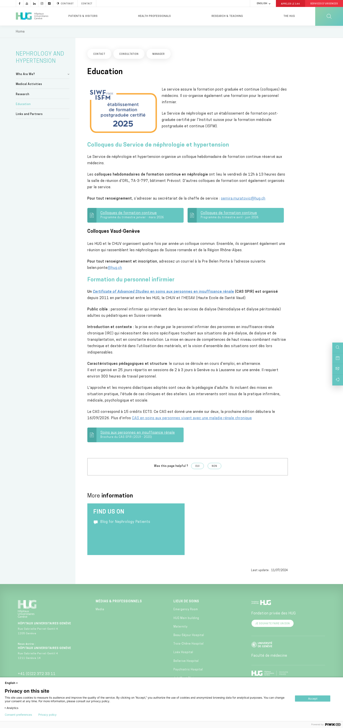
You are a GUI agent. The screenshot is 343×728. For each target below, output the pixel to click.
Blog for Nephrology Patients (125, 522)
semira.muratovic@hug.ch (243, 199)
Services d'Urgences (324, 4)
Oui (197, 466)
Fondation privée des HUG (273, 613)
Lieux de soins (186, 601)
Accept (312, 698)
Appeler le (290, 3)
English (262, 4)
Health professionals (154, 16)
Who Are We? (25, 74)
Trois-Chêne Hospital (188, 643)
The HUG (289, 16)
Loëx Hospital (183, 652)
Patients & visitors (83, 16)
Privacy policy (47, 714)
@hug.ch (115, 268)
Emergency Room (185, 609)
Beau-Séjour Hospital (188, 635)
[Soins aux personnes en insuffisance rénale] (140, 435)
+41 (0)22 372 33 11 (37, 674)
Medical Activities (29, 84)
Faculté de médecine (269, 656)
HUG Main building (186, 618)
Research (22, 94)
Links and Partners (29, 114)
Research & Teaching (227, 16)
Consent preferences (18, 714)
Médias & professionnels (119, 601)
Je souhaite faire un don (272, 624)
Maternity (180, 626)
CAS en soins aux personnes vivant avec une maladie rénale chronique (192, 418)
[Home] (32, 16)
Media (100, 609)
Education (23, 104)
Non (214, 466)
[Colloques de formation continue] (140, 215)
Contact (86, 4)
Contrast (67, 4)
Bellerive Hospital (186, 661)
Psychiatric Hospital (188, 669)
